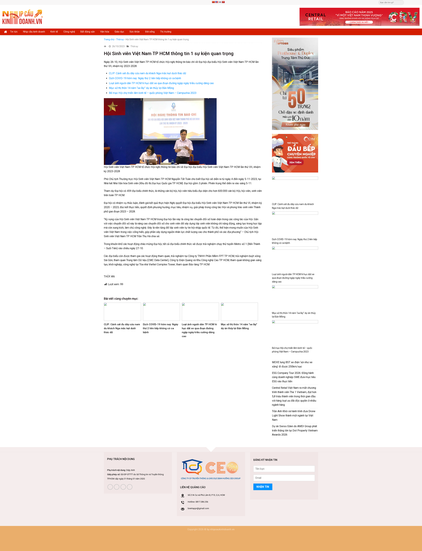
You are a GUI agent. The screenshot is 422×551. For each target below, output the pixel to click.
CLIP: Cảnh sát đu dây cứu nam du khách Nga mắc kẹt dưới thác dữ (147, 73)
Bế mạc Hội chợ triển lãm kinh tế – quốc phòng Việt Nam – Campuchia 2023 (152, 92)
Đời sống (150, 31)
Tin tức (14, 31)
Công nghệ (69, 31)
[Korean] (219, 2)
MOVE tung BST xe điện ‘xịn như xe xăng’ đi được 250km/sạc (292, 364)
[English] (216, 2)
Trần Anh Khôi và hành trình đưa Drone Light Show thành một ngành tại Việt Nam (293, 415)
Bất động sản (87, 31)
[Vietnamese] (223, 2)
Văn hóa (104, 31)
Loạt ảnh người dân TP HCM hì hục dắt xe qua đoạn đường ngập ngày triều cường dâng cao (161, 83)
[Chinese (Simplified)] (213, 2)
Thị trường (165, 31)
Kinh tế (54, 31)
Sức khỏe (135, 31)
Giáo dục (119, 31)
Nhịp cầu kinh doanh (34, 31)
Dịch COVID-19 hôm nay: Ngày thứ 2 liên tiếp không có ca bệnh (145, 78)
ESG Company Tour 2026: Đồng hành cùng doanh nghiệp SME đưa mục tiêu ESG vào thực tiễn (294, 377)
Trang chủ (109, 39)
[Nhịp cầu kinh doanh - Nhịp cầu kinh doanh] (22, 16)
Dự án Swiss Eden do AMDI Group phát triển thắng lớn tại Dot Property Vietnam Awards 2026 (295, 430)
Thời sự (120, 39)
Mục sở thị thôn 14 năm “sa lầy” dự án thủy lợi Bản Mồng (141, 88)
